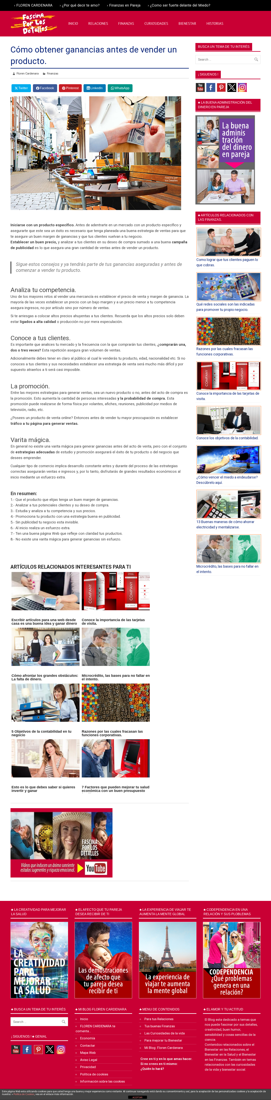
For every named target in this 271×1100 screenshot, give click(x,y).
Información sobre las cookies (102, 1081)
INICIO (73, 23)
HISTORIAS (215, 23)
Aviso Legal (88, 1060)
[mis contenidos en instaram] (242, 87)
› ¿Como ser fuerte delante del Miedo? (179, 5)
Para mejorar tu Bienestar (163, 1040)
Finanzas (52, 73)
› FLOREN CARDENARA (33, 5)
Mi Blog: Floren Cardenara (163, 1048)
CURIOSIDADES (156, 23)
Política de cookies (94, 1074)
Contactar (87, 1045)
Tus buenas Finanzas (159, 1026)
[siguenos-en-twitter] (232, 87)
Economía (87, 1038)
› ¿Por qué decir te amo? (80, 5)
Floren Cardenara (28, 73)
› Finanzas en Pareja (123, 5)
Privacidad (88, 1067)
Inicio (84, 1019)
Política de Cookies (23, 1094)
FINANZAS (126, 23)
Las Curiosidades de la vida (164, 1033)
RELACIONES (98, 23)
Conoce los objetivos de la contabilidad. (227, 438)
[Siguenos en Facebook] (211, 87)
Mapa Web (88, 1053)
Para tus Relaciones (158, 1019)
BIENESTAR (187, 23)
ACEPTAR (137, 1097)
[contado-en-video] (200, 87)
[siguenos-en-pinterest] (221, 87)
